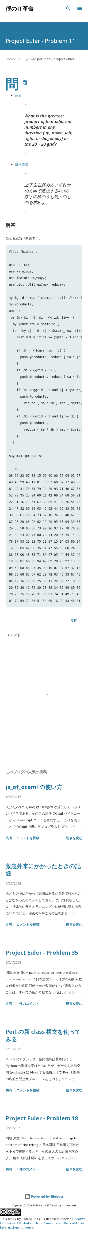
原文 (18, 95)
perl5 (48, 59)
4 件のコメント (27, 1003)
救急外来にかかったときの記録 (43, 869)
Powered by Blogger (47, 1196)
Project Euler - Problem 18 (42, 1118)
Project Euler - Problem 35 (42, 952)
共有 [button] (73, 620)
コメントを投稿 (27, 838)
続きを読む (74, 838)
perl (40, 59)
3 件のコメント (27, 1169)
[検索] (68, 8)
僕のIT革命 (20, 8)
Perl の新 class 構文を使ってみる (43, 1035)
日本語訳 (21, 164)
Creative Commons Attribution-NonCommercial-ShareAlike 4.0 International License (43, 1223)
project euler (64, 59)
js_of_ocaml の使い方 (34, 787)
